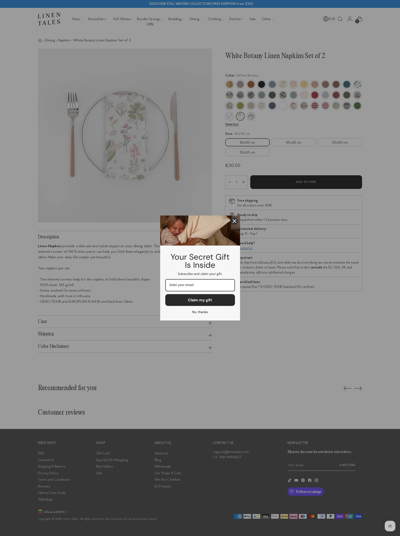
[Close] (234, 221)
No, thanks (200, 312)
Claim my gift (200, 300)
